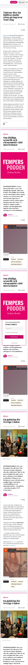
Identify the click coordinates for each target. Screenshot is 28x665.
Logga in (23, 2)
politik (12, 586)
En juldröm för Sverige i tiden (11, 421)
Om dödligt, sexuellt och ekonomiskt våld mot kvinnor (12, 141)
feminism (13, 259)
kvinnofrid (20, 259)
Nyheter (5, 134)
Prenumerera (14, 2)
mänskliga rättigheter (16, 264)
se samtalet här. (11, 545)
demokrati (13, 581)
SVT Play (13, 542)
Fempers (10, 214)
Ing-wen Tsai (6, 35)
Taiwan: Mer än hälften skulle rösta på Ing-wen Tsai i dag (12, 16)
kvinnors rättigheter (16, 261)
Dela (22, 29)
